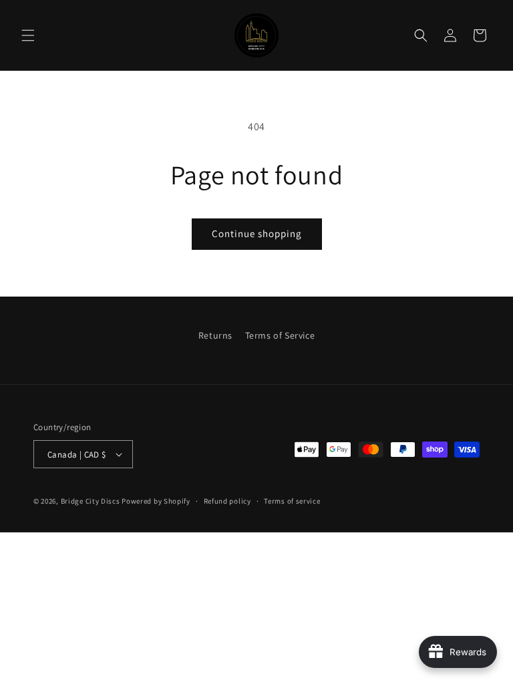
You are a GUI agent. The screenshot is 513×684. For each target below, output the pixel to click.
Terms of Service (280, 335)
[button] (28, 35)
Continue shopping (257, 233)
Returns (215, 335)
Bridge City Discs (90, 501)
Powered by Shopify (156, 501)
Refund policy (227, 501)
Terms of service (292, 501)
